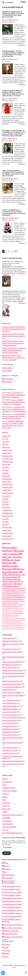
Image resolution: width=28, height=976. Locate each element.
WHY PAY (5, 830)
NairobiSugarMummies (15, 606)
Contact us (5, 794)
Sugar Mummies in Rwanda (13, 904)
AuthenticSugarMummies (8, 608)
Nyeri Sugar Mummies (7, 609)
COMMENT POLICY (8, 788)
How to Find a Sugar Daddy (12, 928)
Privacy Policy (6, 809)
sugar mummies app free (10, 700)
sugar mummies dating (9, 712)
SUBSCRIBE (6, 818)
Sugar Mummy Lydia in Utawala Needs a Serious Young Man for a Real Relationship (13, 53)
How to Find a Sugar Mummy (13, 925)
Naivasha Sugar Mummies (8, 613)
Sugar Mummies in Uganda (13, 892)
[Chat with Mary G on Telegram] (3, 973)
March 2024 (6, 507)
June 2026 (5, 441)
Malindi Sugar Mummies (18, 623)
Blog (5, 872)
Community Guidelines (9, 791)
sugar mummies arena (9, 703)
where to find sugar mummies (11, 761)
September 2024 (7, 493)
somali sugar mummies (7, 611)
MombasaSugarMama (7, 623)
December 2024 (7, 484)
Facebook (7, 944)
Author (4, 785)
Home (6, 863)
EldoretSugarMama (18, 627)
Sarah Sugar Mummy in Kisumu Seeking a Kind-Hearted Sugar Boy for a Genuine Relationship (13, 93)
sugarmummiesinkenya (13, 574)
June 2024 (5, 501)
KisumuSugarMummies (7, 625)
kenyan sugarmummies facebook (13, 676)
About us (5, 779)
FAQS (4, 800)
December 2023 (7, 513)
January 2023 (6, 530)
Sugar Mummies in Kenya (12, 886)
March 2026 (6, 447)
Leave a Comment (9, 22)
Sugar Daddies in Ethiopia (12, 901)
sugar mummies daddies (10, 709)
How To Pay (6, 806)
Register (5, 812)
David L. (6, 305)
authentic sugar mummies (10, 641)
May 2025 (5, 470)
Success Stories (9, 875)
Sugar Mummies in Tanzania (13, 910)
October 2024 (6, 490)
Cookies (4, 797)
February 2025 (7, 479)
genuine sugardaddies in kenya (9, 628)
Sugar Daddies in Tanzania (12, 913)
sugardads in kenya (19, 608)
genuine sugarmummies (12, 585)
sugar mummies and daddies (11, 692)
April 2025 (5, 473)
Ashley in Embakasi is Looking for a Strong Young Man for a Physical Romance (13, 212)
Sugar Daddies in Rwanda (12, 907)
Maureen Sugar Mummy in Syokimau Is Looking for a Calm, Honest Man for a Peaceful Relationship (13, 133)
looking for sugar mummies (11, 681)
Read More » (22, 45)
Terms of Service (9, 881)
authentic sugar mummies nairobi (13, 644)
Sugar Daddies (7, 821)
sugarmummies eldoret (9, 747)
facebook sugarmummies (10, 664)
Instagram (6, 950)
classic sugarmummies (18, 609)
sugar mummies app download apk (13, 695)
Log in (14, 967)
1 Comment (7, 61)
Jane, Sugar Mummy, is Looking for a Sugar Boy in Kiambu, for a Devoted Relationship (13, 173)
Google (6, 956)
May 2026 (5, 444)
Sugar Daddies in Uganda (12, 895)
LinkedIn (6, 953)
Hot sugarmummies (11, 577)
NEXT (16, 251)
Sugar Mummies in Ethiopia (13, 898)
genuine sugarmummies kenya (12, 673)
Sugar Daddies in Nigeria (12, 919)
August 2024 (6, 496)
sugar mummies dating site (11, 580)
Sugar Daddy (7, 370)
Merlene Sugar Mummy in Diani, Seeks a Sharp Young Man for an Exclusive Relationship (13, 343)
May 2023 (5, 521)
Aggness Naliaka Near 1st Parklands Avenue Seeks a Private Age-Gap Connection (14, 402)
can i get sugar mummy (10, 649)
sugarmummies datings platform (12, 742)
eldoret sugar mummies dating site (13, 657)
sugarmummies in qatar (10, 750)
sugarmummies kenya (9, 753)
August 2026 (6, 436)
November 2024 (7, 487)
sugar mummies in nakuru (17, 601)
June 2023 (5, 519)
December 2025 (7, 456)
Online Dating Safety (10, 934)
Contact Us (7, 869)
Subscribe (6, 853)
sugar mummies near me (10, 720)
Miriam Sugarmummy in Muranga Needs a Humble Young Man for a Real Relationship (13, 14)
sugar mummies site (8, 723)
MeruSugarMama (17, 625)
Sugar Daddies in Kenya (12, 889)
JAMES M (6, 275)
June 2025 (5, 467)
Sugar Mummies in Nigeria (12, 916)
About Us (7, 866)
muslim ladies (18, 621)
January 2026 (6, 453)
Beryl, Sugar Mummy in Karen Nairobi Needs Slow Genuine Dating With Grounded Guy (13, 395)
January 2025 (6, 481)
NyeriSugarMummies (18, 611)
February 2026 (7, 450)
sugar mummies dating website (12, 717)
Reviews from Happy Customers (12, 815)
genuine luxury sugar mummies (12, 670)
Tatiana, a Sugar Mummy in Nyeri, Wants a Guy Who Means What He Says (13, 336)
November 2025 (7, 459)
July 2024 (5, 499)
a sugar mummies (8, 638)
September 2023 (7, 516)
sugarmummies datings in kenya (12, 737)
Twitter (6, 947)
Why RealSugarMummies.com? (12, 833)
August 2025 (6, 464)
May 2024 (5, 504)
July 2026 (5, 439)
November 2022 (7, 533)
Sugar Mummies (7, 690)
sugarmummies (9, 579)
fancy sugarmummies (9, 667)
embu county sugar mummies (11, 662)
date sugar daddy (12, 590)
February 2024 (7, 510)
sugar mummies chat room (11, 706)
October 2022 (6, 536)
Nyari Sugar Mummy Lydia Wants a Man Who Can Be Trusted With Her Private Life (13, 329)
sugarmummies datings (9, 735)
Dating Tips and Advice (11, 931)
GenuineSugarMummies (9, 604)
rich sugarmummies (12, 582)
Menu (23, 2)
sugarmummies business (10, 729)
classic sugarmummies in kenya (12, 652)
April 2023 (5, 524)
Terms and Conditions (9, 827)
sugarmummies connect (10, 732)
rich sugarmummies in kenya (11, 684)
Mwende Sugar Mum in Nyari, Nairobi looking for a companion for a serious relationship (13, 357)
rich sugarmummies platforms (11, 687)
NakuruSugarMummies (9, 621)
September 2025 (7, 461)
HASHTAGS (6, 803)
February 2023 (7, 527)
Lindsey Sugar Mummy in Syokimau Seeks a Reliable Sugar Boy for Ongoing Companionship (13, 350)
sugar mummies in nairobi (10, 603)
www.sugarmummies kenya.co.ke (13, 764)
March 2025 (6, 476)
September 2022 (7, 539)
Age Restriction (7, 782)
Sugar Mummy (8, 368)
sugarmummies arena (9, 726)
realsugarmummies (18, 965)
